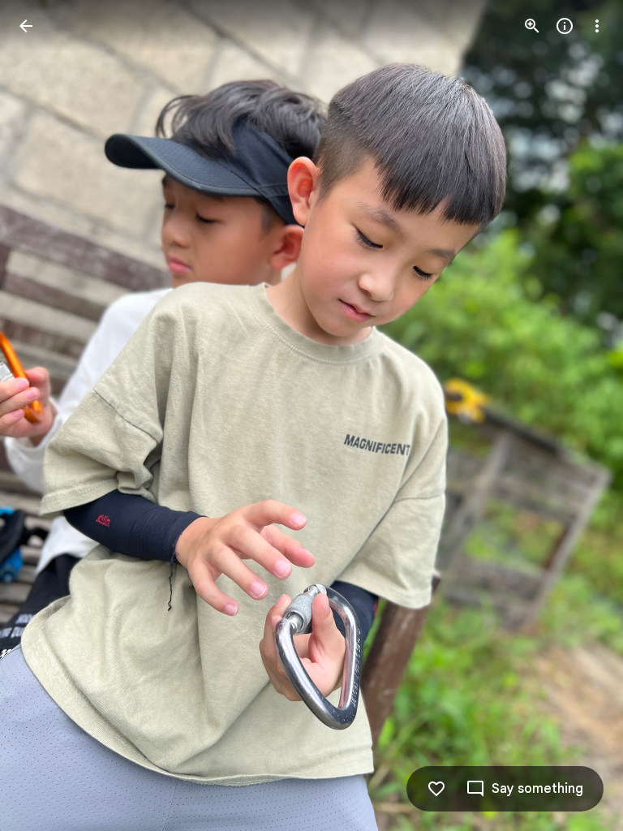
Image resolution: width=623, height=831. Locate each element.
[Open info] (564, 26)
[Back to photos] (25, 25)
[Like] (436, 789)
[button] (45, 415)
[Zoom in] (532, 26)
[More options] (597, 26)
